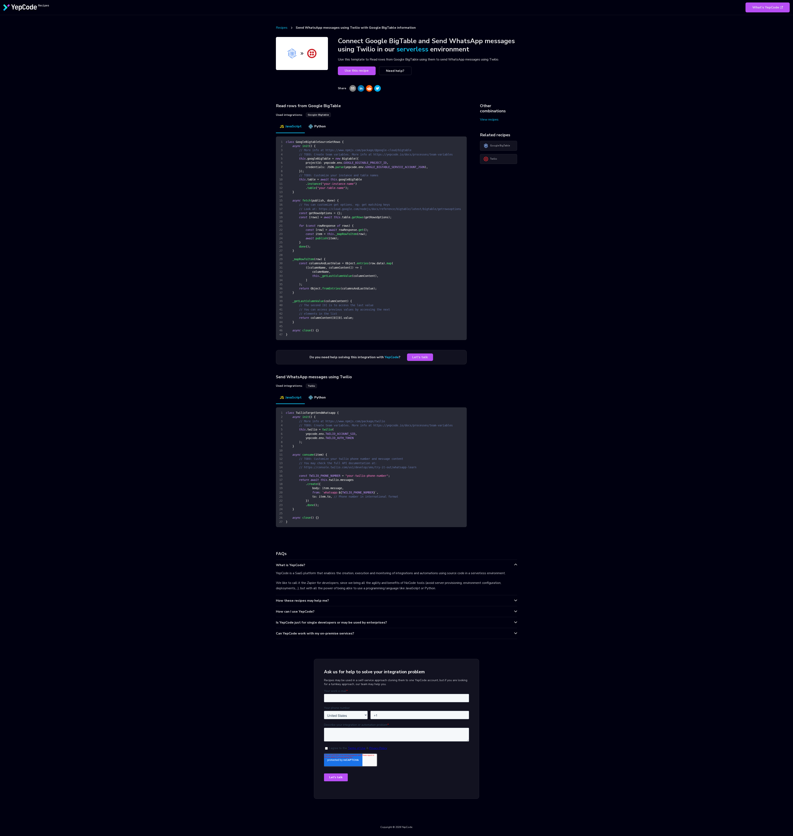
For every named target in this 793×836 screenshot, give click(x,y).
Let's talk (420, 357)
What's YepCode (765, 7)
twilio (311, 386)
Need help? (395, 71)
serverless (412, 49)
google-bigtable (318, 114)
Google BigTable (500, 145)
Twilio (493, 158)
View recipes (489, 119)
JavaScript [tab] (293, 126)
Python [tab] (320, 126)
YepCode (392, 357)
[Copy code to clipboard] (461, 141)
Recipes (281, 27)
